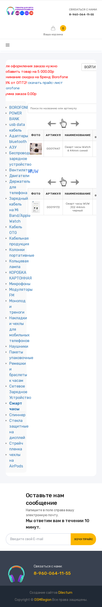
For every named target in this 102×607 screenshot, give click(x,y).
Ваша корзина (53, 31)
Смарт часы (15, 406)
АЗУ (12, 147)
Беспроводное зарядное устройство (22, 159)
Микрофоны (19, 284)
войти (90, 67)
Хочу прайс (83, 539)
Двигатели (19, 175)
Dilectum (65, 593)
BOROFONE (19, 107)
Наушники (18, 346)
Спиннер (17, 415)
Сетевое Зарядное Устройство (20, 392)
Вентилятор (20, 170)
